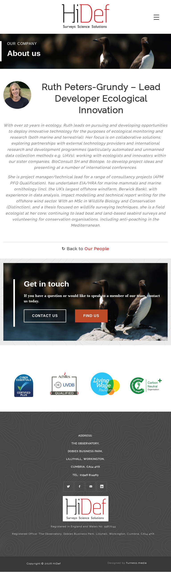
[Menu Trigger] (156, 17)
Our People (97, 248)
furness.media (136, 562)
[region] (85, 51)
